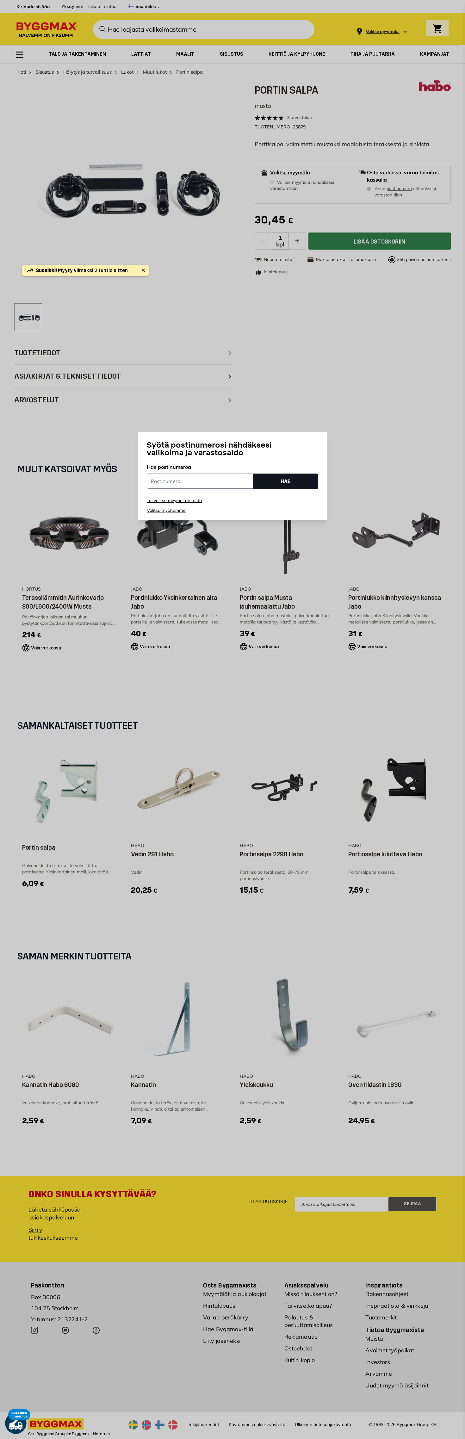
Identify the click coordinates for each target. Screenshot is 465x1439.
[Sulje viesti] (143, 270)
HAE (285, 481)
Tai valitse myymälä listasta (174, 500)
